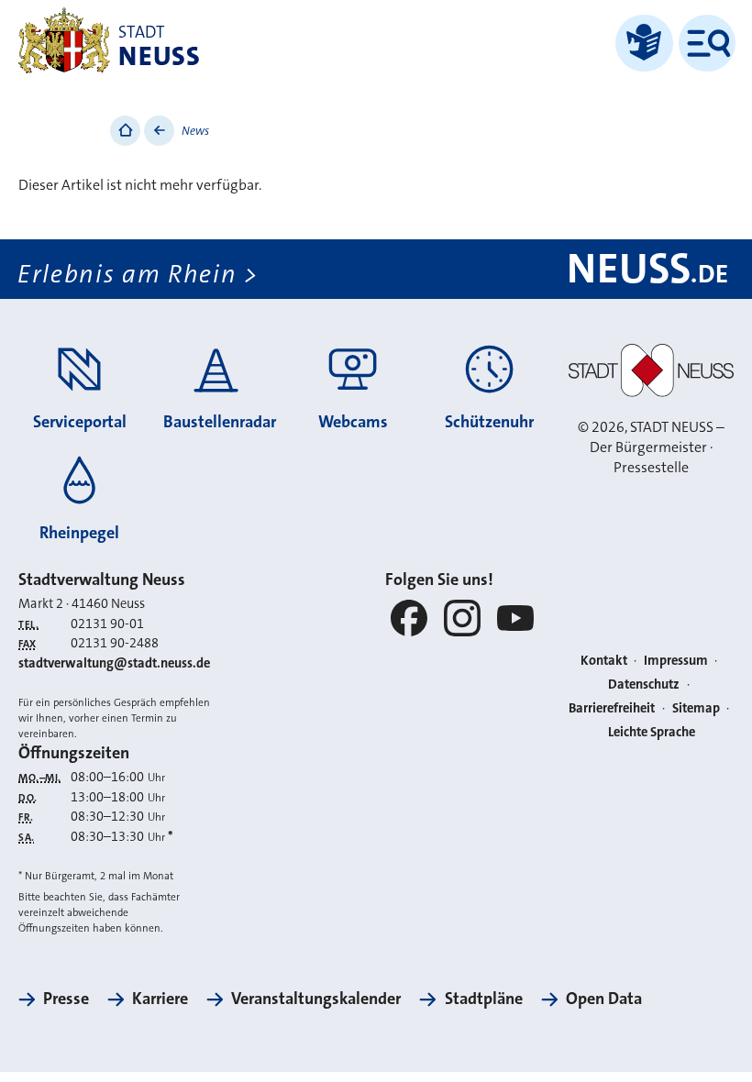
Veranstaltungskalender (316, 999)
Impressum (676, 660)
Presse (66, 999)
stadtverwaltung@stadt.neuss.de (114, 663)
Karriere (160, 999)
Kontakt (604, 660)
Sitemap (696, 708)
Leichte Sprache (651, 732)
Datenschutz (644, 684)
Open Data (604, 999)
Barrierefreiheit (612, 708)
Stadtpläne (483, 999)
